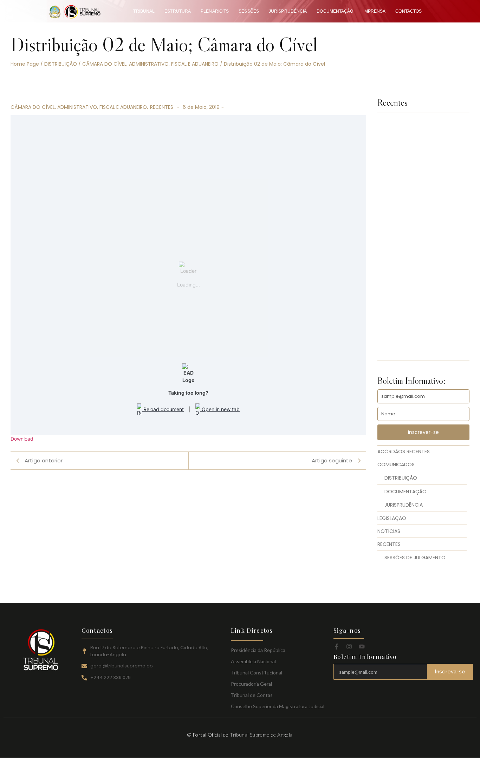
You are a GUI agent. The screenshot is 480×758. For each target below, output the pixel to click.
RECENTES (161, 107)
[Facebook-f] (336, 647)
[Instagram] (349, 647)
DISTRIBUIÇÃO (60, 63)
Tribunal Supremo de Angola (261, 735)
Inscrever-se (423, 432)
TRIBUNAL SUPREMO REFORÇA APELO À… (419, 289)
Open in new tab (220, 409)
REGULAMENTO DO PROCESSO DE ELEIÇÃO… (419, 238)
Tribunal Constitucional (256, 672)
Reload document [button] (163, 409)
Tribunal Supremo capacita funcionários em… (421, 341)
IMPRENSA (374, 11)
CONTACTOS (408, 11)
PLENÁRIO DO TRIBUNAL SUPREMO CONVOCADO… (411, 161)
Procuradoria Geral (251, 684)
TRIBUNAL (144, 11)
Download (22, 439)
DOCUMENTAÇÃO (335, 11)
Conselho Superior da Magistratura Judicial (277, 706)
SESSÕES (249, 11)
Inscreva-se (450, 671)
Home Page (25, 63)
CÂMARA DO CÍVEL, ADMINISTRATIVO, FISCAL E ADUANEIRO (150, 63)
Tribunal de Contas (252, 695)
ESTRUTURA (177, 11)
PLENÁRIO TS (215, 11)
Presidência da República (258, 650)
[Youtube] (362, 647)
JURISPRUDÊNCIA (288, 11)
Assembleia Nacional (253, 661)
